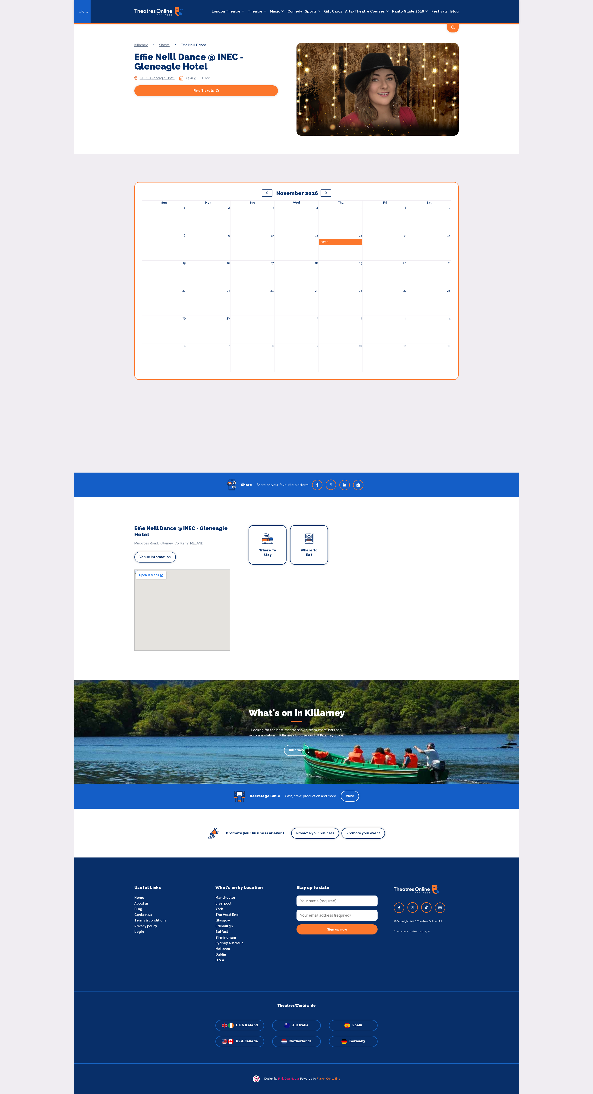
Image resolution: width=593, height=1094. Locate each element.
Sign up (222, 589)
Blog (454, 11)
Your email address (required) (207, 535)
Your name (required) (200, 560)
